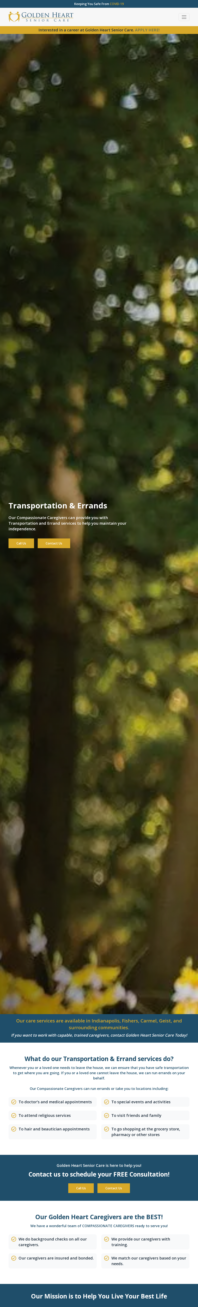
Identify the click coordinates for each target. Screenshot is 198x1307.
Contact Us (54, 543)
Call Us (21, 543)
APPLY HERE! (147, 30)
